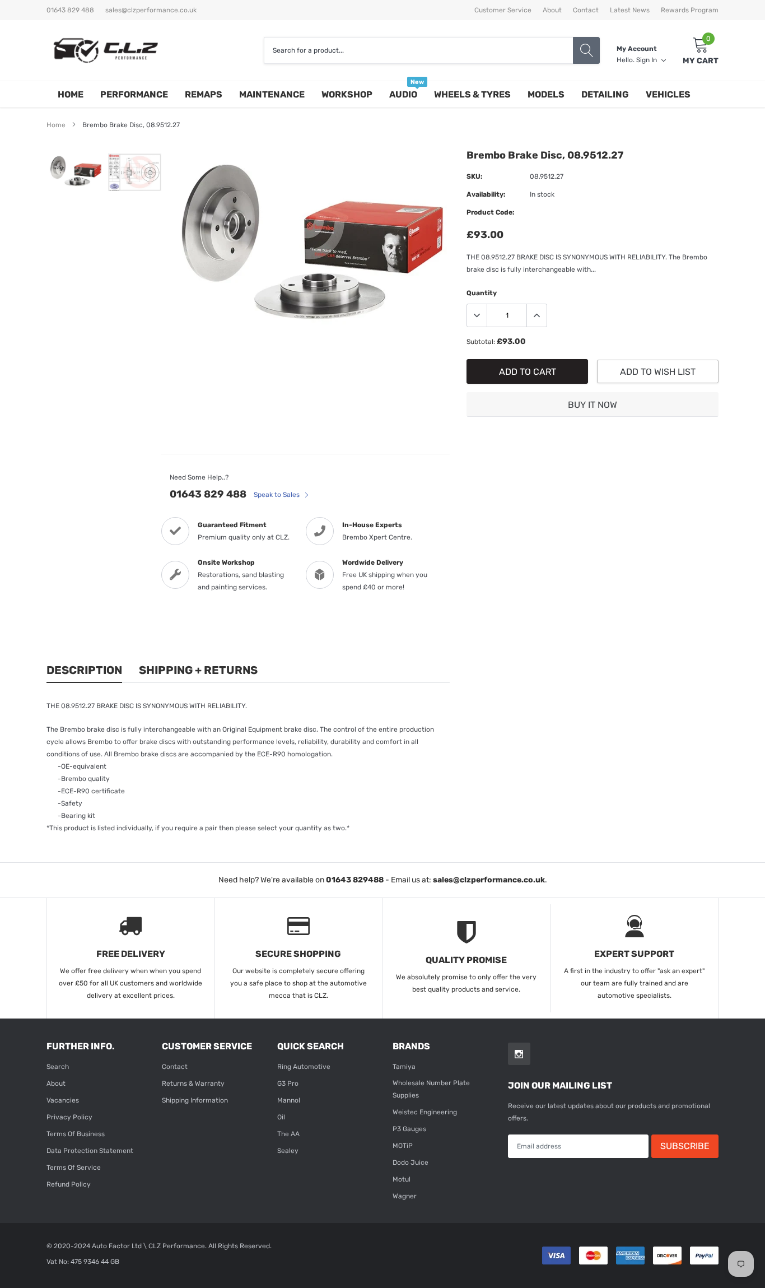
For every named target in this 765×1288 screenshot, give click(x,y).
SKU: (475, 176)
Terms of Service (73, 1167)
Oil (281, 1117)
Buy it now (592, 404)
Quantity (482, 293)
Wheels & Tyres (472, 94)
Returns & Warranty (193, 1083)
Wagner (405, 1196)
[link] (75, 171)
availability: (486, 194)
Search (57, 1067)
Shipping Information (195, 1100)
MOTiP (403, 1146)
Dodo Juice (410, 1162)
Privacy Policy (69, 1117)
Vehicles (668, 94)
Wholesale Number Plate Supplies (431, 1089)
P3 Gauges (409, 1129)
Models (546, 94)
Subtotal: (481, 342)
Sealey (287, 1151)
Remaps (203, 94)
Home (70, 94)
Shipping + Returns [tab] (198, 670)
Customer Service (502, 10)
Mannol (288, 1100)
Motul (402, 1179)
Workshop (346, 94)
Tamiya (404, 1067)
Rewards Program (690, 10)
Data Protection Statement (89, 1151)
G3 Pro (287, 1083)
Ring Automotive (303, 1067)
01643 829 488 (208, 494)
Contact (586, 10)
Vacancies (62, 1100)
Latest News (630, 10)
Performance (134, 94)
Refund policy (68, 1184)
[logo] (105, 50)
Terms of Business (75, 1134)
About (552, 10)
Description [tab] (84, 670)
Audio (403, 94)
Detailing (605, 94)
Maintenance (272, 94)
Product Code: (491, 212)
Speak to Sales (277, 495)
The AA (288, 1134)
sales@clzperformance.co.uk (151, 10)
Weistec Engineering (425, 1112)
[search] (586, 50)
